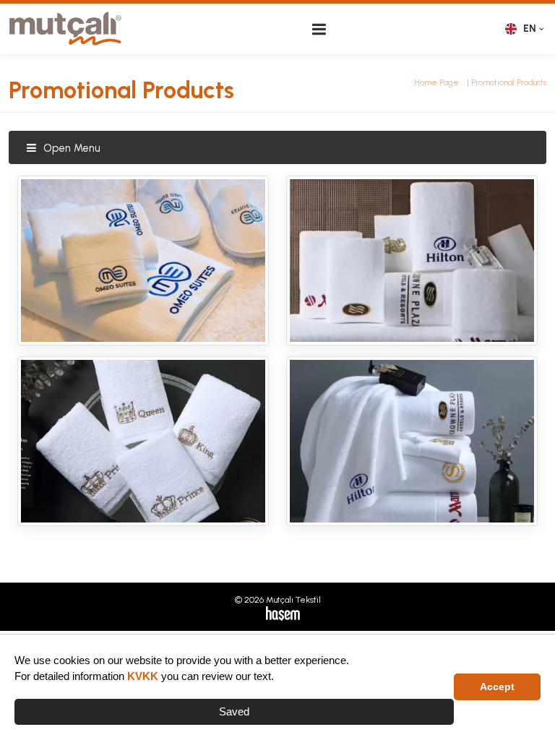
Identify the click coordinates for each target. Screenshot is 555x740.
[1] (319, 29)
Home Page (436, 82)
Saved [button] (234, 711)
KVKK (142, 676)
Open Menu (70, 148)
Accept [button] (497, 686)
